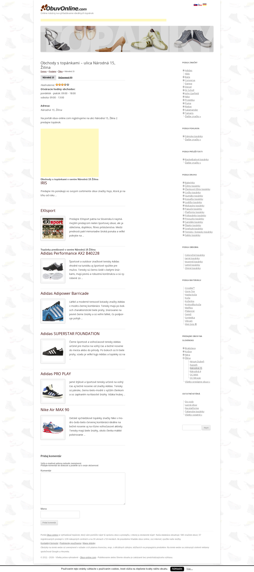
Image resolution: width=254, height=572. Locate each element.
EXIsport (48, 210)
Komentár (46, 470)
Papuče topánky (193, 208)
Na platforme (192, 408)
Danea (188, 83)
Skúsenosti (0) (65, 77)
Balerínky (190, 182)
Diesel (188, 86)
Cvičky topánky (193, 192)
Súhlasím (177, 569)
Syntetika (190, 317)
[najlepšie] (68, 84)
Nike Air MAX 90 (55, 409)
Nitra (187, 354)
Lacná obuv (191, 404)
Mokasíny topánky (194, 205)
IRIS (44, 182)
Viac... (189, 569)
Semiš (188, 314)
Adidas (188, 70)
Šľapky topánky (193, 225)
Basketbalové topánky (197, 159)
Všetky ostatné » (193, 414)
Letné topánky (192, 264)
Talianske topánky (194, 411)
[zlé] (59, 84)
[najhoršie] (56, 84)
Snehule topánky (194, 228)
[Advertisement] (103, 20)
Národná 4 (195, 371)
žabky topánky (192, 235)
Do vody (189, 401)
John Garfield (192, 93)
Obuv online (52, 535)
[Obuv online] (64, 8)
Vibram (188, 320)
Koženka (189, 301)
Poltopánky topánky (195, 215)
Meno (44, 508)
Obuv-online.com (88, 557)
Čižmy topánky (192, 185)
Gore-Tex (190, 291)
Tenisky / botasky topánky (199, 231)
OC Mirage (195, 377)
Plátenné (190, 311)
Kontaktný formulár (49, 543)
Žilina (60, 71)
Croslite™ (190, 288)
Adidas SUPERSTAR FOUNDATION (70, 333)
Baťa (187, 76)
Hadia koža (191, 294)
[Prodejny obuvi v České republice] (200, 5)
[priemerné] (62, 84)
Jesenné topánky (194, 261)
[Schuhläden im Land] (204, 5)
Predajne (52, 71)
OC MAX (194, 374)
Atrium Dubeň (197, 361)
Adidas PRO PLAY (56, 373)
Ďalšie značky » (193, 116)
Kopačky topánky (194, 199)
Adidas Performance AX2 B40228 (70, 253)
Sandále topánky (194, 222)
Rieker (188, 106)
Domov (44, 71)
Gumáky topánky (194, 195)
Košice (188, 351)
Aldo (187, 73)
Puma (188, 103)
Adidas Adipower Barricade (65, 293)
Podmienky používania (70, 543)
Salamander (191, 109)
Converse (190, 80)
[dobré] (65, 84)
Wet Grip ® (191, 324)
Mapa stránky (89, 543)
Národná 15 (48, 77)
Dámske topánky (194, 136)
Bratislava (190, 348)
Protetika (190, 99)
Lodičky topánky (193, 202)
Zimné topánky (193, 268)
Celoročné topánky (195, 255)
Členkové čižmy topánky (197, 189)
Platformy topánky (194, 212)
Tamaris (189, 113)
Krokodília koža (193, 304)
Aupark (193, 364)
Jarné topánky (192, 258)
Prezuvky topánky (194, 218)
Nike (187, 96)
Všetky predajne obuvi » (197, 381)
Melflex (189, 307)
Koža (187, 297)
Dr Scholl (189, 90)
